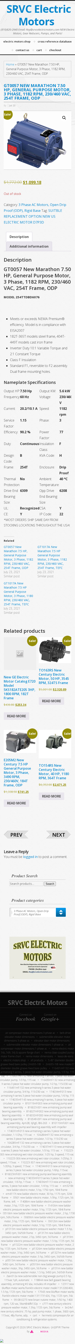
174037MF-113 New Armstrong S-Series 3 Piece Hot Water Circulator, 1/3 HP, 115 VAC (37, 1148)
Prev (16, 834)
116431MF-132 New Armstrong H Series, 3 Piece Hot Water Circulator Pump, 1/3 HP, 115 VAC (37, 1072)
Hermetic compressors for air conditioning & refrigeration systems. (45, 1317)
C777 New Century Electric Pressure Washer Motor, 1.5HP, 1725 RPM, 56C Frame (36, 1305)
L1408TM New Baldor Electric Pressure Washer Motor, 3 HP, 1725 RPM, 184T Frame (37, 1203)
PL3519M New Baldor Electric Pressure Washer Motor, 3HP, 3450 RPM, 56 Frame (37, 1266)
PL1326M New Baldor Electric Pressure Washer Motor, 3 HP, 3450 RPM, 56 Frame (38, 1250)
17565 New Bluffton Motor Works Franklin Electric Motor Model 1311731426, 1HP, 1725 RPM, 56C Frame (38, 1296)
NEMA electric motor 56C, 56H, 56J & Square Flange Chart (37, 1050)
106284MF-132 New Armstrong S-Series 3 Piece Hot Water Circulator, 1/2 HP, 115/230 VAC (40, 1137)
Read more (16, 716)
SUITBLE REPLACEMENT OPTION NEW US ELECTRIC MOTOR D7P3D (33, 216)
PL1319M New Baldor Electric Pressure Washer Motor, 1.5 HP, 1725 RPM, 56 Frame (37, 1241)
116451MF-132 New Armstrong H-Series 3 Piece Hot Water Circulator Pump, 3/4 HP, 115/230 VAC (37, 1089)
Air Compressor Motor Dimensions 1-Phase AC (36, 1046)
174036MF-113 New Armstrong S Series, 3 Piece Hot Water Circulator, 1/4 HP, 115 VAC (37, 1184)
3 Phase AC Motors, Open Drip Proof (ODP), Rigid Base (31, 912)
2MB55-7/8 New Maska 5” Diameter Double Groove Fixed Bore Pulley (37, 1066)
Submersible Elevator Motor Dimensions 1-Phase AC (35, 1044)
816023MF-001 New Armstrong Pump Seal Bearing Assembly (38, 1174)
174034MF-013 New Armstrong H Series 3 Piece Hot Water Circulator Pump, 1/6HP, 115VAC (39, 1168)
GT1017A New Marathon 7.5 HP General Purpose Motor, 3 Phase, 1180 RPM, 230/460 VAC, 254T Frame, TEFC (18, 593)
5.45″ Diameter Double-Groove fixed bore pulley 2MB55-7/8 (37, 1062)
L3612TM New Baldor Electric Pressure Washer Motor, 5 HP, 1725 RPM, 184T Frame (37, 1223)
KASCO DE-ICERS (65, 1056)
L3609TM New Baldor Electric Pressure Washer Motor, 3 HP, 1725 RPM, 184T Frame (39, 1219)
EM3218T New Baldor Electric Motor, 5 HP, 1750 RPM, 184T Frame (40, 1188)
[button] (64, 118)
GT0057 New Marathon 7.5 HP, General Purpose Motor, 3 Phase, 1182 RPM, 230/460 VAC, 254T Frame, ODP (18, 557)
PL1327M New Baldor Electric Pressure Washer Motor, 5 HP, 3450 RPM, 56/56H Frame (38, 1254)
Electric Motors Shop (15, 1060)
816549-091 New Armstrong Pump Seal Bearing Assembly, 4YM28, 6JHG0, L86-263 (36, 1121)
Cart (35, 1315)
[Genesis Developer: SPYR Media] (39, 1331)
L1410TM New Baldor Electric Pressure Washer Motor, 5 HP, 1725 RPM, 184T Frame (37, 1207)
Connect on (25, 1017)
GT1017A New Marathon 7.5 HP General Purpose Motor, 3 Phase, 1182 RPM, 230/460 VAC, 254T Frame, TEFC (52, 557)
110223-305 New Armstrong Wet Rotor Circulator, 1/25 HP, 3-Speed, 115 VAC (37, 1152)
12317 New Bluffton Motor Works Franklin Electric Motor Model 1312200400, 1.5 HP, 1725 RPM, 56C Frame (37, 1288)
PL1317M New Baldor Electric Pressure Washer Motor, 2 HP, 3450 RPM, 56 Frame (36, 1235)
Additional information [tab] (29, 246)
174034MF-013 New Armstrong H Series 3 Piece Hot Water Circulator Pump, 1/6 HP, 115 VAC (37, 1095)
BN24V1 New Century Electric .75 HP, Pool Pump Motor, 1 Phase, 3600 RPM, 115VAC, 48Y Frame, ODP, (38, 1311)
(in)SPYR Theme (60, 1327)
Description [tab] (19, 236)
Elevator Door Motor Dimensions (52, 1040)
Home (10, 64)
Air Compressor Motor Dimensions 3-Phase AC (30, 1033)
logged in (30, 856)
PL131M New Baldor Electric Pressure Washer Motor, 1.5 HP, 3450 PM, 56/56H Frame (37, 1270)
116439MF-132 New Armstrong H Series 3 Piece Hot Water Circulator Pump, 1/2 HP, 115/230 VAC (38, 1082)
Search (50, 883)
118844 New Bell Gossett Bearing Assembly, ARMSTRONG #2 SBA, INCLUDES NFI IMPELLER (36, 1282)
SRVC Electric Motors (38, 15)
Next (58, 834)
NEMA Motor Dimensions (39, 1056)
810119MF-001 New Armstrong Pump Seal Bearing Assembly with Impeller (40, 1125)
